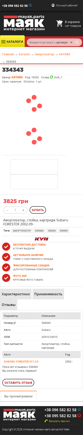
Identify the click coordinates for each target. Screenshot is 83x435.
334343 (52, 230)
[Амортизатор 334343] (34, 118)
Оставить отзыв (18, 383)
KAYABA (39, 230)
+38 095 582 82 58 (60, 415)
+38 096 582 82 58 (15, 6)
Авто (7, 330)
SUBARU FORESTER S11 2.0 (21, 361)
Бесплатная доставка (29, 244)
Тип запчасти (13, 344)
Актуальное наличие (28, 255)
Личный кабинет (67, 5)
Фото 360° (20, 275)
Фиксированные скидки (31, 265)
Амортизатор (22, 230)
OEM (7, 337)
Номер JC (10, 323)
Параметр (11, 316)
